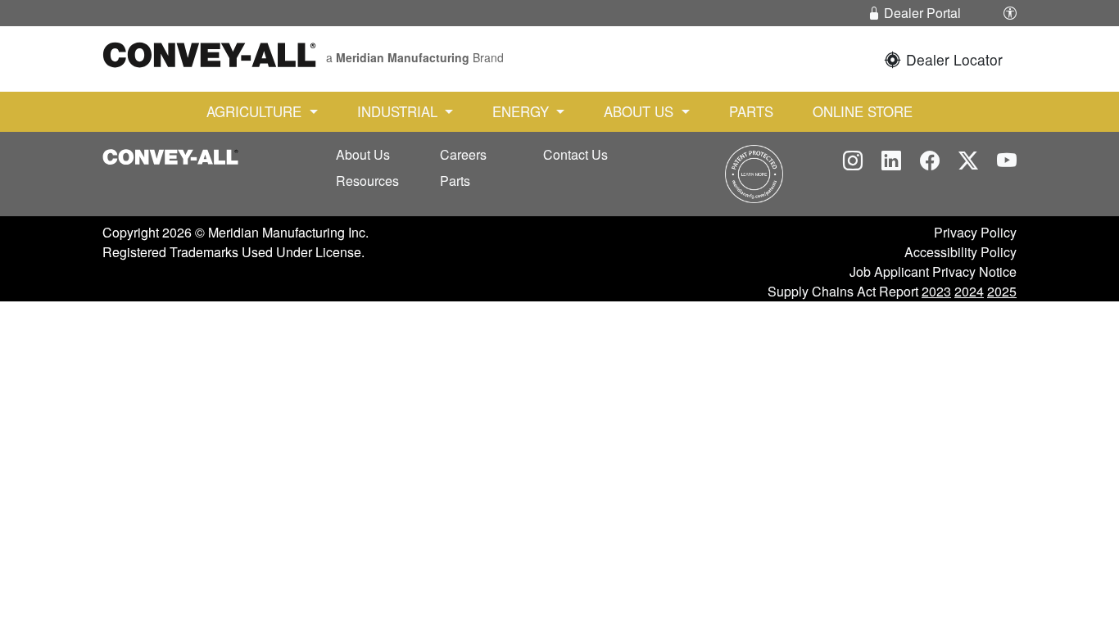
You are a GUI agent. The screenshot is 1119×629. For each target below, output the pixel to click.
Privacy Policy (975, 232)
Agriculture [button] (256, 111)
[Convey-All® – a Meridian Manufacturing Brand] (209, 52)
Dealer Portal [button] (921, 12)
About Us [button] (640, 111)
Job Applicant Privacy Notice (933, 271)
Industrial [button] (399, 111)
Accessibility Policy (960, 251)
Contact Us (575, 154)
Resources (367, 180)
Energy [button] (522, 111)
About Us (363, 154)
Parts (751, 111)
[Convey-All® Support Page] (754, 172)
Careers (463, 154)
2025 (1002, 291)
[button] (1010, 13)
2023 (936, 291)
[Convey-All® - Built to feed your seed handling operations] (170, 154)
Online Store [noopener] (863, 111)
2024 (969, 291)
